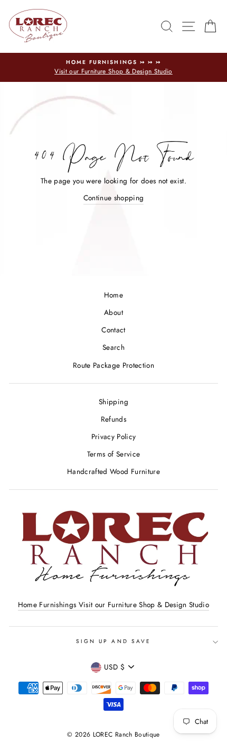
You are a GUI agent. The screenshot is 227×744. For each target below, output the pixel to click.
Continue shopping (113, 197)
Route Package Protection (113, 365)
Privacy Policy (113, 436)
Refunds (113, 419)
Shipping (113, 401)
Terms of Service (113, 454)
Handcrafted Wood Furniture (113, 471)
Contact (113, 329)
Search (113, 347)
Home (113, 295)
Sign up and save (113, 641)
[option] (113, 67)
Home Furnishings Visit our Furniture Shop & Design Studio (113, 604)
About (113, 312)
